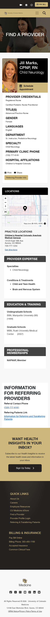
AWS (36, 224)
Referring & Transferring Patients (25, 522)
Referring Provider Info (16, 177)
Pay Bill (42, 4)
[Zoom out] (5, 202)
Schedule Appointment (26, 88)
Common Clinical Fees (19, 549)
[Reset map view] (5, 212)
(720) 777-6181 (11, 407)
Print (9, 173)
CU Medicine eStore (19, 510)
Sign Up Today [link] (23, 468)
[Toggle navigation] (37, 13)
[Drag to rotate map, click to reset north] (5, 206)
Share (19, 173)
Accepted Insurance (18, 545)
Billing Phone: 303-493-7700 (22, 541)
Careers (14, 502)
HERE (40, 224)
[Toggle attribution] (45, 223)
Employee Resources (20, 506)
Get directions (11, 250)
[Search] (44, 13)
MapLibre (27, 224)
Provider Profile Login (20, 518)
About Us (14, 499)
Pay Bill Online (15, 538)
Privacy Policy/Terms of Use (30, 611)
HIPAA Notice (13, 611)
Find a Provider (17, 514)
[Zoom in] (5, 198)
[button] (25, 209)
